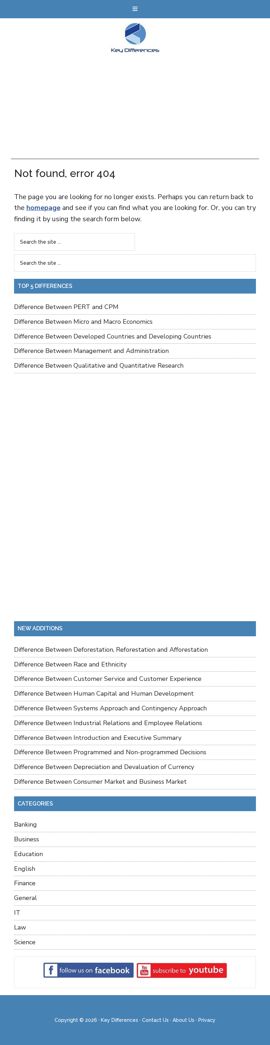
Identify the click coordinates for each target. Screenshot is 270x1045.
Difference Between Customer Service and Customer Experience (107, 679)
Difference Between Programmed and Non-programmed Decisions (110, 752)
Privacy (207, 1020)
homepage (43, 207)
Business (26, 839)
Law (20, 927)
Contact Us (155, 1020)
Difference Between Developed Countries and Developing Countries (112, 336)
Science (25, 942)
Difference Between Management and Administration (91, 351)
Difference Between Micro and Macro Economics (83, 321)
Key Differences (135, 37)
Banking (25, 824)
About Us (183, 1020)
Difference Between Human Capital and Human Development (104, 693)
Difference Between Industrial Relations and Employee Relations (108, 723)
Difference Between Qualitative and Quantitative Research (99, 365)
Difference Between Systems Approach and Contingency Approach (110, 708)
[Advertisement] (135, 106)
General (25, 898)
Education (28, 854)
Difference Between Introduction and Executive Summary (97, 738)
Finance (25, 883)
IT (17, 912)
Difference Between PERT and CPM (66, 307)
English (24, 869)
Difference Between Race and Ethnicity (70, 664)
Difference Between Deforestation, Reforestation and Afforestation (111, 649)
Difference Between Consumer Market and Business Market (100, 781)
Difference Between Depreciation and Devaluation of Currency (104, 767)
